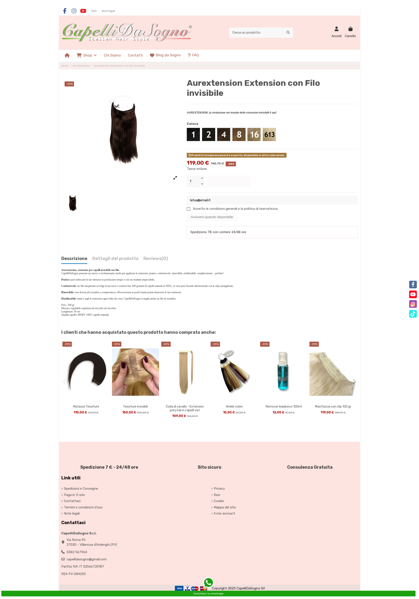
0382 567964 (77, 552)
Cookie (219, 501)
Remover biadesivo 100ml (284, 406)
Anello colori (234, 406)
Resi (94, 10)
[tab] (155, 259)
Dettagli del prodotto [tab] (115, 258)
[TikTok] (413, 314)
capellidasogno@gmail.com (87, 559)
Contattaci (72, 501)
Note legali (108, 10)
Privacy (219, 489)
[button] (86, 55)
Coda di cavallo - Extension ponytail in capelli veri (185, 408)
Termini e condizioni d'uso (83, 507)
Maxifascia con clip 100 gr (333, 406)
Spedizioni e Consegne (81, 489)
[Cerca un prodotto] (288, 33)
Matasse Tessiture (86, 406)
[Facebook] (413, 284)
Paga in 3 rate (74, 495)
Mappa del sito (225, 507)
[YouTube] (413, 294)
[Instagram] (413, 304)
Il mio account (224, 513)
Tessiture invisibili (135, 406)
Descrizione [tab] (74, 258)
